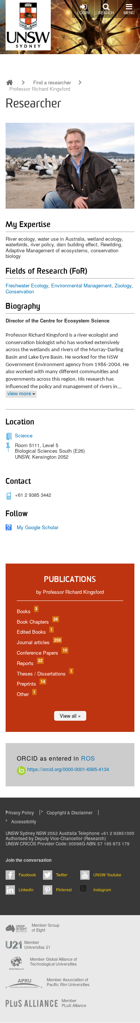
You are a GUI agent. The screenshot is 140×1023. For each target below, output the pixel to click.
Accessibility (23, 821)
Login (83, 12)
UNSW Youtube (107, 874)
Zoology (123, 285)
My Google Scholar (37, 527)
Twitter (62, 874)
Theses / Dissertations (44, 673)
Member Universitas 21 (37, 944)
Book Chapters (37, 621)
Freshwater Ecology (27, 285)
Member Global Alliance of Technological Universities (53, 962)
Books (27, 611)
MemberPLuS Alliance (74, 1003)
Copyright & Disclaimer (70, 812)
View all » (70, 715)
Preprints (30, 683)
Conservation (20, 291)
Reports (29, 663)
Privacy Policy (20, 812)
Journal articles (38, 642)
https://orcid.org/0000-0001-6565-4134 (67, 769)
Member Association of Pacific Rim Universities (68, 982)
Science (23, 435)
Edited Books (34, 631)
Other (26, 694)
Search (106, 12)
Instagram (102, 889)
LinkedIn (26, 889)
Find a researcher (52, 82)
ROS (88, 758)
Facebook (27, 874)
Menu (129, 12)
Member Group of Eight (45, 927)
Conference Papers (41, 652)
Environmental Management (81, 285)
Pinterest (64, 889)
